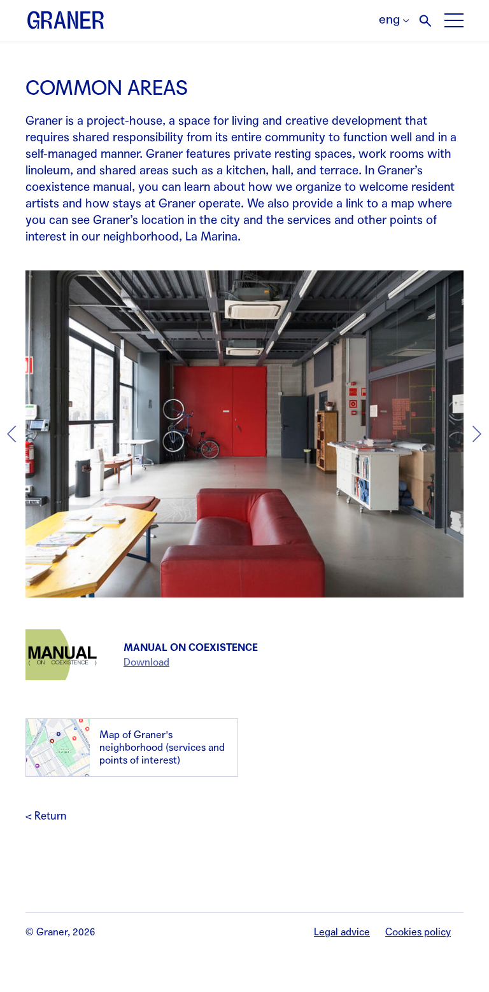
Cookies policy (418, 932)
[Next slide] (477, 434)
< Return (45, 816)
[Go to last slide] (12, 434)
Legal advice (342, 932)
